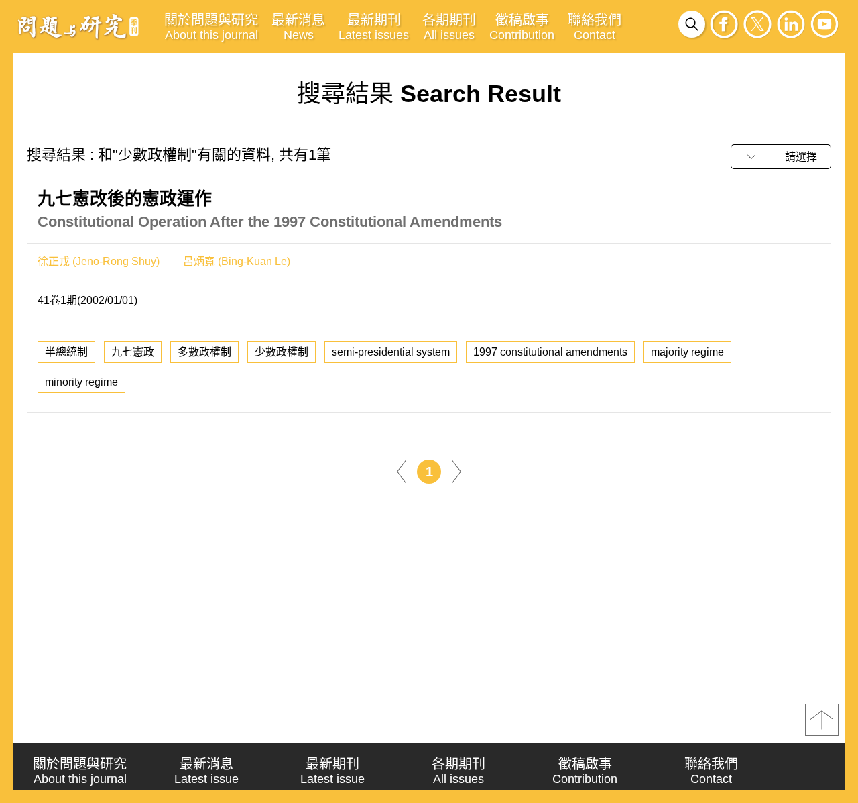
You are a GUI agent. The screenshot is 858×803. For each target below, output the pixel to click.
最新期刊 (374, 27)
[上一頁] (401, 470)
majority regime (687, 352)
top (822, 720)
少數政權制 (281, 352)
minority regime (81, 382)
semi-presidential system (391, 352)
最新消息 (298, 27)
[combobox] (781, 156)
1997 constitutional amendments (550, 352)
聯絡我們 (594, 27)
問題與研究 (78, 26)
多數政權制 (204, 352)
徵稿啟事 (521, 27)
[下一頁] (456, 470)
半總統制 (66, 352)
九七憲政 (132, 352)
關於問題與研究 (211, 27)
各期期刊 (449, 27)
